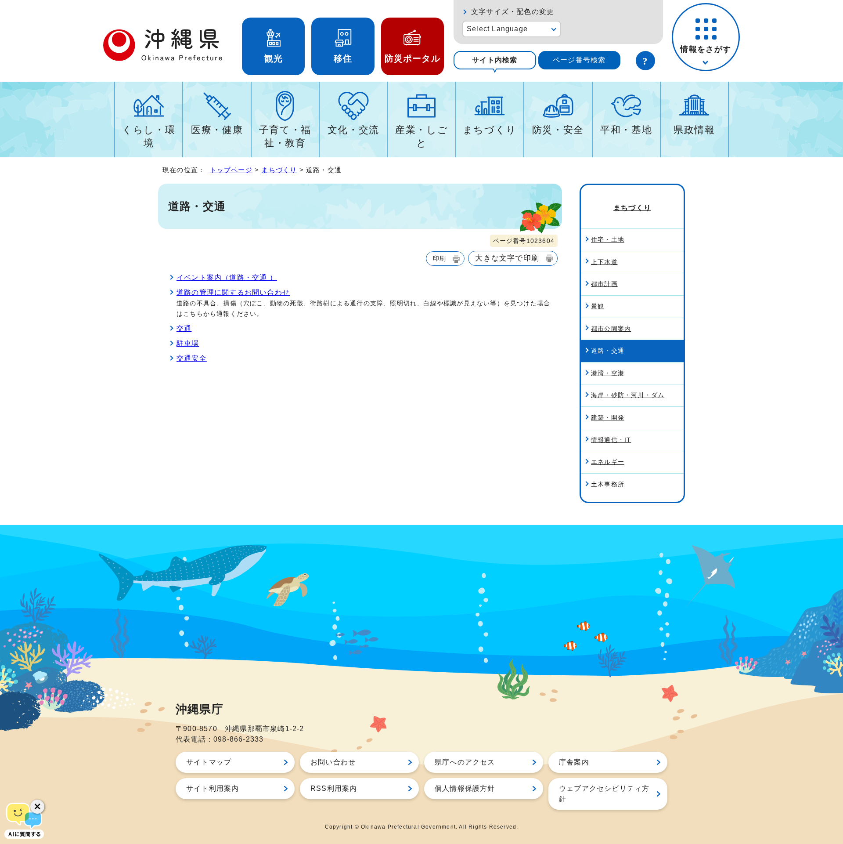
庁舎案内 (574, 762)
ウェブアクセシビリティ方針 (604, 794)
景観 (597, 306)
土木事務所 (607, 484)
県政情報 (694, 129)
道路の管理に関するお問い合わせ (233, 292)
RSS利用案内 (333, 788)
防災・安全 (558, 129)
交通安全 (192, 358)
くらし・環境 (148, 136)
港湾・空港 (607, 373)
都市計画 (604, 283)
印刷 (439, 258)
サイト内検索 (494, 60)
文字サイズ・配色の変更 (512, 11)
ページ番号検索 (579, 60)
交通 (184, 328)
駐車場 (188, 343)
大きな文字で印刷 (507, 258)
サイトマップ (208, 762)
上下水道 (604, 261)
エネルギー (607, 461)
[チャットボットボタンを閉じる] (37, 807)
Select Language (497, 29)
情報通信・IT (611, 439)
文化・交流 (353, 129)
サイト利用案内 (212, 788)
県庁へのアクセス (465, 762)
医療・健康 (217, 129)
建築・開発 (607, 417)
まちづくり (490, 129)
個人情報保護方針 (465, 788)
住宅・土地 (607, 239)
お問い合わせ (333, 762)
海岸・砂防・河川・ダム (627, 394)
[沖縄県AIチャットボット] (24, 820)
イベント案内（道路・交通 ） (227, 277)
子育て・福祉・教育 (285, 136)
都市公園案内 (611, 328)
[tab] (495, 60)
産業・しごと (421, 136)
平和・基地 (626, 129)
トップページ (231, 170)
